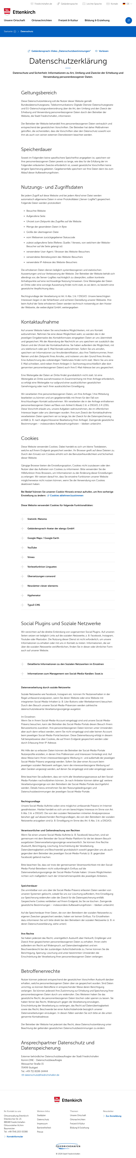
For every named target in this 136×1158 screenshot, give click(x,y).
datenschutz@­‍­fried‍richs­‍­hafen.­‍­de (42, 1075)
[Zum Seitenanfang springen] (133, 1151)
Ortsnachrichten (42, 20)
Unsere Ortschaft (14, 20)
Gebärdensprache (69, 4)
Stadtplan (41, 1115)
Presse (40, 1132)
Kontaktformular (15, 1136)
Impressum (42, 1123)
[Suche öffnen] (128, 20)
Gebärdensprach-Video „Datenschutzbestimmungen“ (61, 51)
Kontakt (114, 4)
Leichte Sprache (94, 4)
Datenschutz (27, 31)
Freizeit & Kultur (68, 20)
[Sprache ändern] (127, 3)
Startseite (8, 31)
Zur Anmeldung (113, 1116)
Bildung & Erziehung (97, 20)
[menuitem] (14, 21)
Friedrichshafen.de (43, 4)
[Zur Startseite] (19, 10)
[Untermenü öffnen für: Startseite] (15, 31)
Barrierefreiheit (44, 1128)
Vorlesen (104, 51)
